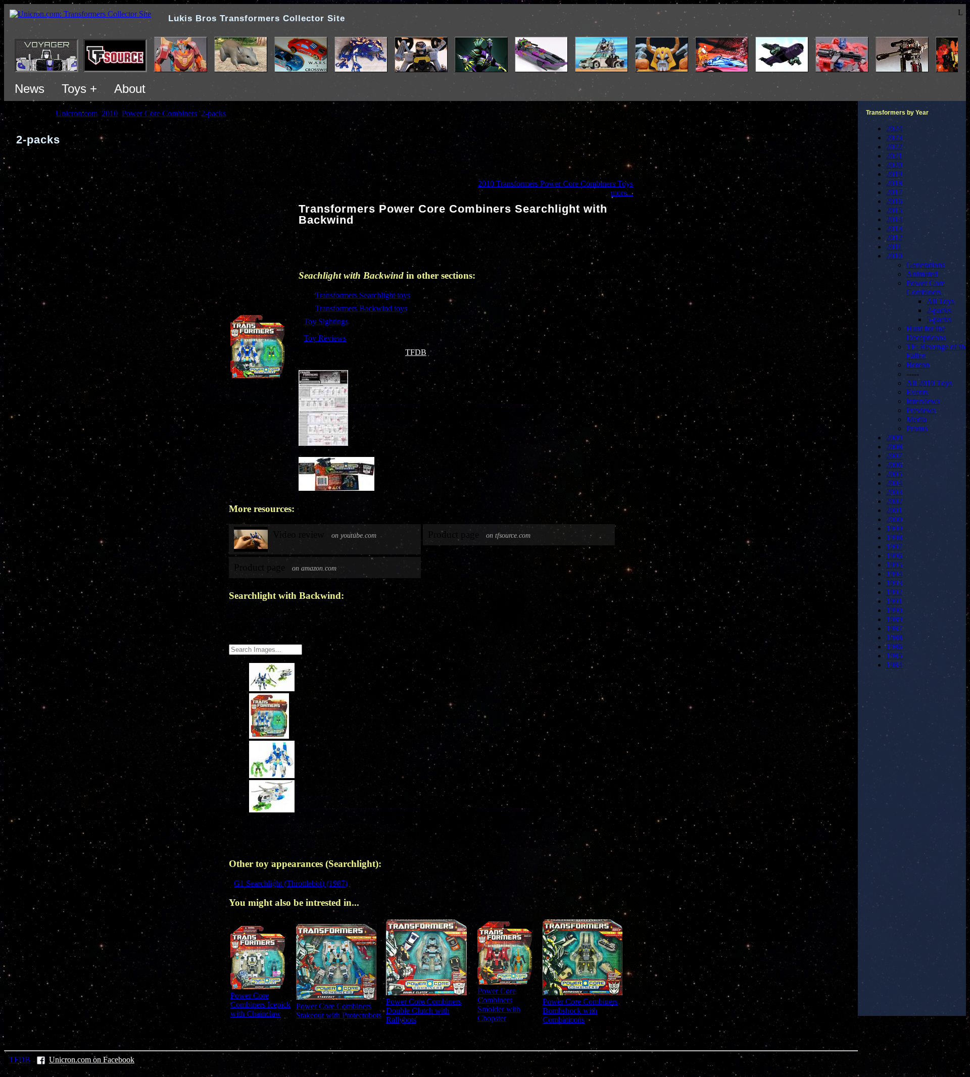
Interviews (923, 401)
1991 (894, 601)
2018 (894, 183)
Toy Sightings (326, 321)
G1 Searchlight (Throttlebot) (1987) (291, 883)
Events (917, 392)
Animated (922, 274)
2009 (894, 437)
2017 (894, 192)
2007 (894, 455)
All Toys (940, 301)
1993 (894, 583)
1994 (894, 574)
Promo (917, 428)
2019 (894, 174)
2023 (894, 137)
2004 (894, 483)
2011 (894, 246)
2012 (894, 237)
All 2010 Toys (929, 383)
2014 (894, 219)
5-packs (939, 319)
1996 (894, 555)
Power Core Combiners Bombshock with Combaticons (580, 1010)
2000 (894, 519)
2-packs (939, 310)
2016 (894, 201)
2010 (894, 255)
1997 (894, 546)
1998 (894, 537)
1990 (894, 610)
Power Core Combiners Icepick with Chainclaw (260, 1004)
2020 (894, 165)
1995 (894, 564)
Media (916, 419)
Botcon (918, 365)
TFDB (415, 352)
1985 (894, 655)
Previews (921, 410)
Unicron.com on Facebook (91, 1059)
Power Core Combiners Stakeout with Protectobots (338, 1010)
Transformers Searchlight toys (362, 295)
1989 (894, 619)
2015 (894, 210)
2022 (894, 146)
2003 (894, 492)
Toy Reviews (325, 338)
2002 (894, 501)
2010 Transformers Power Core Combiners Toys (555, 183)
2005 (894, 474)
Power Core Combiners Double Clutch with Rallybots (423, 1010)
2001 (894, 510)
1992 (894, 592)
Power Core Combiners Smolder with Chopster (498, 1004)
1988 (894, 637)
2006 (894, 464)
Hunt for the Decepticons (926, 333)
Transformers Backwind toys (361, 308)
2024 (894, 128)
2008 (894, 446)
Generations (925, 265)
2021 (894, 155)
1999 (894, 528)
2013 (894, 228)
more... (622, 192)
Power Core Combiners (925, 287)
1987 (894, 628)
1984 (894, 664)
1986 (894, 646)
